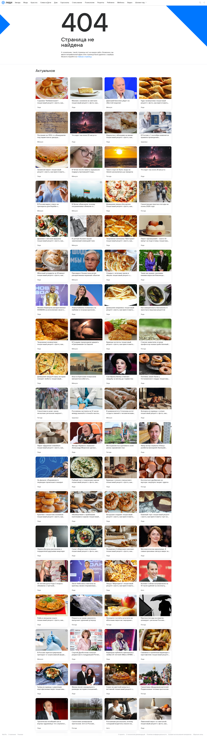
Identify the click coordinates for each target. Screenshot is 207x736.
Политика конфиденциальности (157, 734)
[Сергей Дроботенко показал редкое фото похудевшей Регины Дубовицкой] (86, 645)
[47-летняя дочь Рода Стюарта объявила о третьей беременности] (52, 576)
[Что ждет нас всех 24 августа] (155, 162)
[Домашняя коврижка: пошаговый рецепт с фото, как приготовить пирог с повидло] (121, 300)
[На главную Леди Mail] (8, 2)
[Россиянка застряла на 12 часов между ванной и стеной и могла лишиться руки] (86, 404)
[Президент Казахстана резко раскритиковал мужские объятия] (86, 266)
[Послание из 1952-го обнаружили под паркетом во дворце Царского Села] (52, 128)
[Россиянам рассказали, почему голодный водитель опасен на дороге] (121, 714)
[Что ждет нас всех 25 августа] (86, 128)
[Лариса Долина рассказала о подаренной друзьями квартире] (52, 542)
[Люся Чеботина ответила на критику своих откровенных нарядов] (86, 576)
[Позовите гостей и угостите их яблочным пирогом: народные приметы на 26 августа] (121, 611)
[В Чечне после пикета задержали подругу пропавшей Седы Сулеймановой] (86, 162)
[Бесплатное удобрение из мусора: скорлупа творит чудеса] (155, 473)
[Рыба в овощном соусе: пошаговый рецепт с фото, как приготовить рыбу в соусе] (52, 611)
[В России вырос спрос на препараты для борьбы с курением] (52, 197)
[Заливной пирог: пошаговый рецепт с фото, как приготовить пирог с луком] (52, 162)
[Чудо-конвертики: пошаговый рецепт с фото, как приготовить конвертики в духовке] (155, 93)
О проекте (121, 734)
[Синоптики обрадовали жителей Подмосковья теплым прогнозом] (155, 680)
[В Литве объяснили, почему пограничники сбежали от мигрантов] (86, 197)
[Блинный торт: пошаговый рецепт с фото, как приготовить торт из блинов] (155, 507)
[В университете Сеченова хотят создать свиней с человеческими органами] (121, 404)
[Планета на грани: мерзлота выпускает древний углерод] (86, 611)
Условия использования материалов (179, 734)
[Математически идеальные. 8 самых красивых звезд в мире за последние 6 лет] (155, 542)
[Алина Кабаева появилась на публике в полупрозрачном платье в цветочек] (86, 300)
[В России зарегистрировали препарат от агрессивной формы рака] (52, 645)
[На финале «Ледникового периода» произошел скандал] (52, 473)
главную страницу (84, 57)
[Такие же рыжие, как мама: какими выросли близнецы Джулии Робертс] (155, 266)
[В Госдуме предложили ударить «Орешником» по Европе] (86, 335)
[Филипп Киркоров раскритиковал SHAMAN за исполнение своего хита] (52, 300)
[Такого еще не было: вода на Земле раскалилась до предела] (121, 162)
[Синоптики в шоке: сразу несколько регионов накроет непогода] (52, 404)
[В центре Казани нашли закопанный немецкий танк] (86, 231)
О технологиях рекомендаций (135, 734)
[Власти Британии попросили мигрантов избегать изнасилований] (86, 369)
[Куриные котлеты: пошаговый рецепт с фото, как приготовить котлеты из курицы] (121, 335)
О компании (12, 734)
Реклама (20, 734)
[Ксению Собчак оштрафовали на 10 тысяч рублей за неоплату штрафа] (155, 576)
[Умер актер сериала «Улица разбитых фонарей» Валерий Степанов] (155, 438)
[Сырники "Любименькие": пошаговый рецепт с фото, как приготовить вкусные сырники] (52, 93)
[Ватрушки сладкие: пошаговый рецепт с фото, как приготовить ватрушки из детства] (121, 507)
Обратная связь (198, 734)
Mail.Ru (4, 734)
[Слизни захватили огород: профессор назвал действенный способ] (155, 335)
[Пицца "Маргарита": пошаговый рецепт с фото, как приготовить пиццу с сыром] (121, 576)
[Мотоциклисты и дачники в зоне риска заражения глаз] (121, 438)
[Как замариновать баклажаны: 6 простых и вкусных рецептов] (155, 300)
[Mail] (3, 2)
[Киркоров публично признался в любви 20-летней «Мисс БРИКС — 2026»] (121, 645)
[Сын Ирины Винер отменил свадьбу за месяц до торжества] (121, 369)
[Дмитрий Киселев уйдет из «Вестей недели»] (121, 93)
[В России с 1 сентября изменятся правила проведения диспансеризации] (155, 128)
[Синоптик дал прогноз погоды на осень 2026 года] (155, 197)
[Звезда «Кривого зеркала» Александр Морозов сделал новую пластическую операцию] (86, 438)
